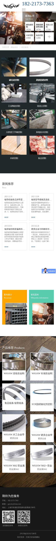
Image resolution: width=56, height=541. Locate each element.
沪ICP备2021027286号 (28, 534)
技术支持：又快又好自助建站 (28, 537)
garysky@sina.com (14, 504)
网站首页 (14, 47)
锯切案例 (24, 47)
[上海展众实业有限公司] (13, 6)
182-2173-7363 (13, 501)
